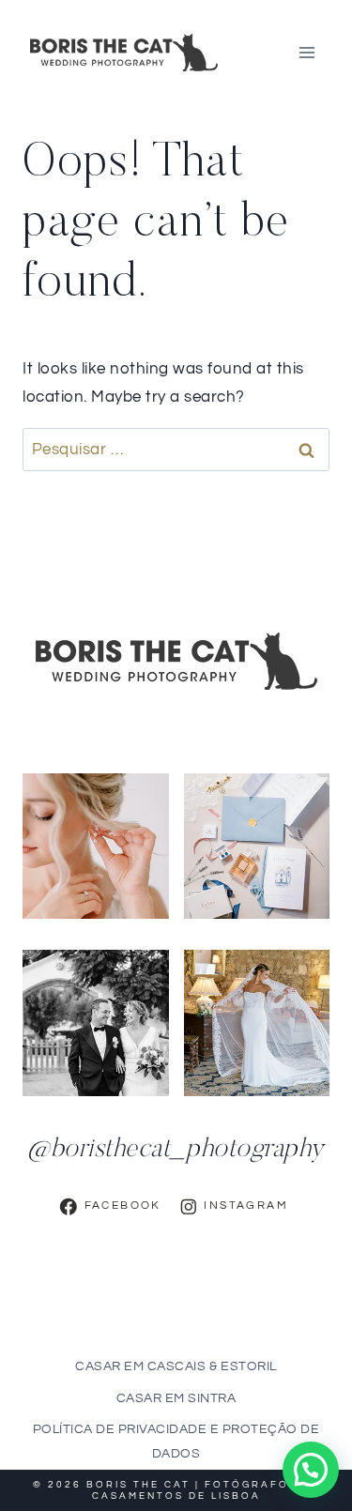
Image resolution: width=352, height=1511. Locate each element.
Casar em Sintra (176, 1398)
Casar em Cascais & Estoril (175, 1366)
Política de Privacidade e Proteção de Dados (176, 1441)
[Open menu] (306, 52)
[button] (311, 1470)
